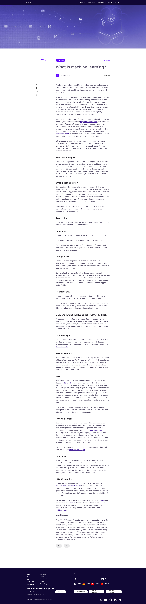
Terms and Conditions (111, 591)
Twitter (101, 500)
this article (68, 383)
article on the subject (77, 450)
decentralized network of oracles (68, 486)
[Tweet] (37, 92)
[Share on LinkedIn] (37, 88)
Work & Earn (30, 584)
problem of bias (62, 347)
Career (42, 581)
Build (28, 574)
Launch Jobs (30, 581)
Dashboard (82, 2)
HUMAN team (61, 510)
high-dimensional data (88, 122)
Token (42, 576)
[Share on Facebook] (36, 95)
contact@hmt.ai (80, 591)
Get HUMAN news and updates (40, 588)
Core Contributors (45, 579)
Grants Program (44, 584)
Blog (28, 579)
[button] (102, 2)
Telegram (71, 503)
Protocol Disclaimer (94, 591)
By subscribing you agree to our (37, 594)
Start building (91, 2)
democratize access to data (95, 430)
